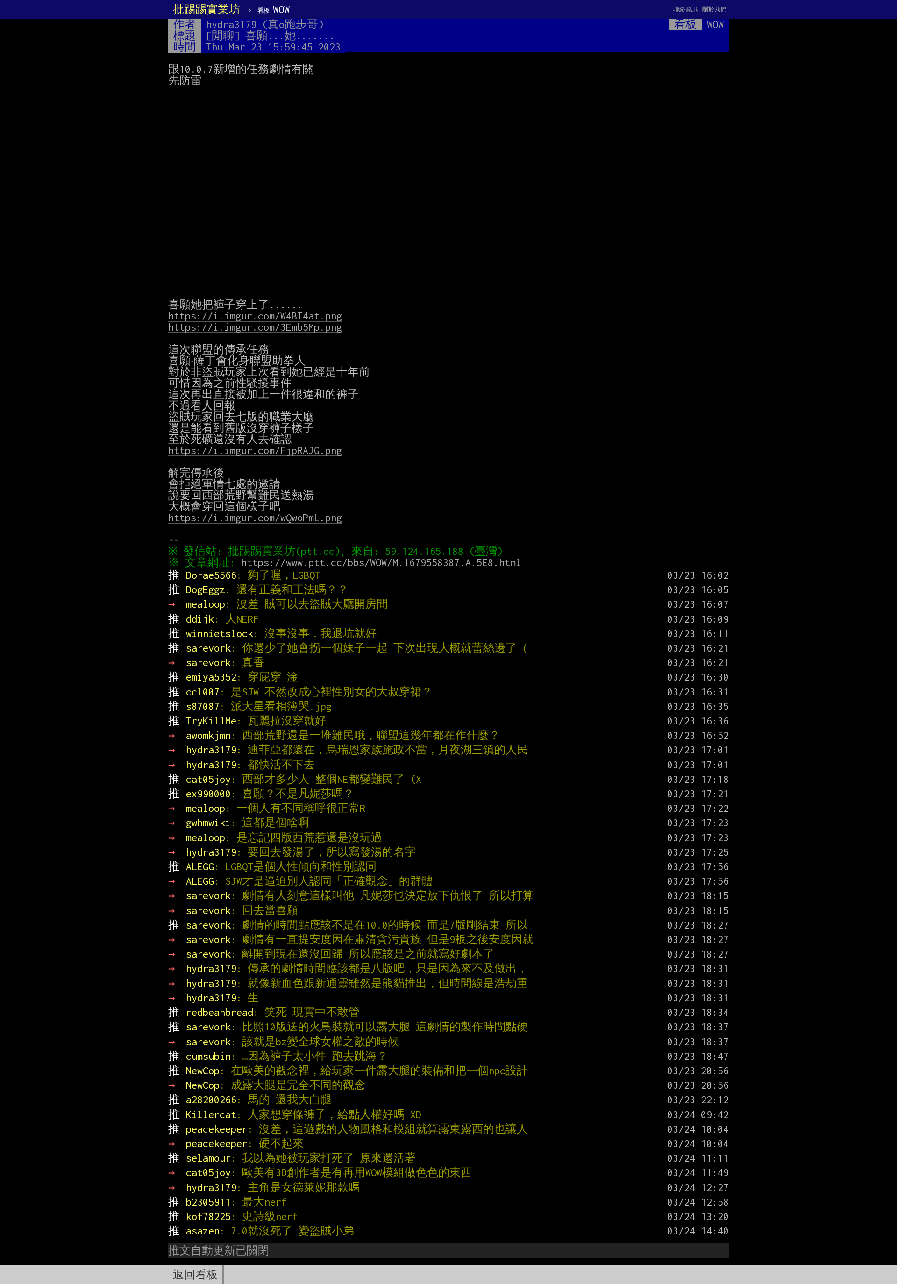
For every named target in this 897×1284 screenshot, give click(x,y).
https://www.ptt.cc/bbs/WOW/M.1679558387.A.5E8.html (381, 562)
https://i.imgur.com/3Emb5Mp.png (255, 327)
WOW (273, 9)
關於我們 (714, 9)
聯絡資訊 (685, 9)
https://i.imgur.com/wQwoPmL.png (255, 517)
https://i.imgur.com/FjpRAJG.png (255, 450)
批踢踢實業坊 (206, 9)
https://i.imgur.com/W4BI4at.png (255, 316)
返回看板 (195, 1275)
